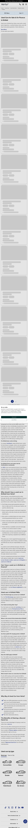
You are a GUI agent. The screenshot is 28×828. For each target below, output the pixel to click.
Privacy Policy (18, 412)
